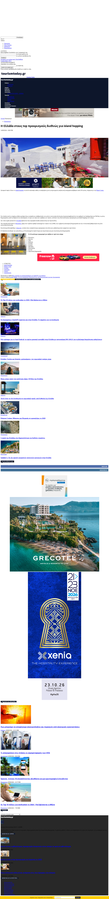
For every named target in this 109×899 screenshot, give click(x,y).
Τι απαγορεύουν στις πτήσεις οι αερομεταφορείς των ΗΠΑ (25, 753)
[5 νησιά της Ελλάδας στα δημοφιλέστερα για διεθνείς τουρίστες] (10, 433)
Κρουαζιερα (10, 96)
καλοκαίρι (7, 269)
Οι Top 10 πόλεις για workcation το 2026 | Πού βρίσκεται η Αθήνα (24, 300)
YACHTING (11, 98)
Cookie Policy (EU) (6, 61)
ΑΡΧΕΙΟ (3, 814)
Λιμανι (9, 99)
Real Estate (4, 454)
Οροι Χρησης (7, 45)
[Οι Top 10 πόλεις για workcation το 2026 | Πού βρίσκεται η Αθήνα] (10, 295)
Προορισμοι (7, 90)
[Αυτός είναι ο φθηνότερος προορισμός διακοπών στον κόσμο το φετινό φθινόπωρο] (5, 843)
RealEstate (7, 89)
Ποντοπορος (10, 101)
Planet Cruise (7, 266)
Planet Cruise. (100, 190)
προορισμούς (7, 272)
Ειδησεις (7, 83)
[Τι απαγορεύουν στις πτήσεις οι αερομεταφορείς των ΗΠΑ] (16, 749)
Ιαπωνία (19, 228)
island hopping (20, 190)
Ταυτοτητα (7, 43)
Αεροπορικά (7, 107)
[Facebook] (3, 133)
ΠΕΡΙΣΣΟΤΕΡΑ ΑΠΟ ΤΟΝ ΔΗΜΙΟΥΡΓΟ (28, 279)
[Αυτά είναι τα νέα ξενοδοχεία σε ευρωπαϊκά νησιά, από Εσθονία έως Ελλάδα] (10, 393)
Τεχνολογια (7, 102)
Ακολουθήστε (103, 470)
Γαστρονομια (8, 104)
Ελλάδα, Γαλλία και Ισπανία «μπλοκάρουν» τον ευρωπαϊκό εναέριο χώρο (26, 359)
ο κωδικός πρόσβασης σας (23, 56)
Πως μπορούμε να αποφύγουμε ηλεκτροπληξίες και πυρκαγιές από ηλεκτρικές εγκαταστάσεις (40, 727)
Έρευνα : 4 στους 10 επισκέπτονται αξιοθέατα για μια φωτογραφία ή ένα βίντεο (34, 779)
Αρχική (3, 118)
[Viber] (35, 133)
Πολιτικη (9, 86)
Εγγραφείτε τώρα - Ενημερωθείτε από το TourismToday (41, 897)
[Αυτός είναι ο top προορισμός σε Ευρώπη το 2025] (5, 856)
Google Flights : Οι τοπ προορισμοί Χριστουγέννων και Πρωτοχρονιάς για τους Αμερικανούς (34, 277)
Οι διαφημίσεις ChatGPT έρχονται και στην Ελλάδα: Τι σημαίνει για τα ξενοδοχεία (30, 320)
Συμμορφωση (8, 48)
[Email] (29, 133)
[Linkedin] (22, 133)
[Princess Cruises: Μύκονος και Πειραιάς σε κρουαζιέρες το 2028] (10, 413)
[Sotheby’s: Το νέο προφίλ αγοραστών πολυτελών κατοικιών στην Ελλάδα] (10, 453)
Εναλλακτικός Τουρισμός (10, 106)
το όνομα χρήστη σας (22, 54)
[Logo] (7, 81)
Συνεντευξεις (7, 92)
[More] (41, 133)
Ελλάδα (19, 220)
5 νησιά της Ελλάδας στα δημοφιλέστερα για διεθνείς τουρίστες (23, 438)
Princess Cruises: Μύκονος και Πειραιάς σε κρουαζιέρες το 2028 (23, 418)
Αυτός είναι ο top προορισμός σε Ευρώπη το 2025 (21, 859)
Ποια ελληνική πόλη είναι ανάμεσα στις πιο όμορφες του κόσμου (28, 873)
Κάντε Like (104, 466)
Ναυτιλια (7, 95)
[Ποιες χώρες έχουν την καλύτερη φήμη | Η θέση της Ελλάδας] (10, 374)
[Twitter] (10, 133)
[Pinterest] (16, 133)
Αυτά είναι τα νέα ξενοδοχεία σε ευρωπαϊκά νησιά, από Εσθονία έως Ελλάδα (27, 398)
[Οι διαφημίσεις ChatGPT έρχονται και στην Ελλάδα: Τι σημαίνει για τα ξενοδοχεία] (10, 315)
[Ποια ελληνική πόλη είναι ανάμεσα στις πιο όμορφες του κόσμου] (5, 869)
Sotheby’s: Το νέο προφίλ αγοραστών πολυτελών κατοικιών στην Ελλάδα (26, 458)
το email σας (19, 65)
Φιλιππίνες (18, 223)
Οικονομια (10, 84)
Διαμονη (7, 87)
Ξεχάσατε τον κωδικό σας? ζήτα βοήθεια (12, 59)
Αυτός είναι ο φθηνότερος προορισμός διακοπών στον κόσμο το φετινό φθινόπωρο (36, 846)
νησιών (6, 271)
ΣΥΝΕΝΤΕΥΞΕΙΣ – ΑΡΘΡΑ (15, 93)
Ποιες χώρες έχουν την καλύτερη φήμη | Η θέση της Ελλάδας (22, 379)
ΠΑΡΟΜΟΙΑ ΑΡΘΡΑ (8, 279)
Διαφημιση (7, 46)
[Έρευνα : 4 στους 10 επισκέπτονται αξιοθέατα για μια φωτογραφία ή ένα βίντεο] (16, 775)
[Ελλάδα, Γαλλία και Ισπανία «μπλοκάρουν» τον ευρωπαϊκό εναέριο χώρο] (10, 354)
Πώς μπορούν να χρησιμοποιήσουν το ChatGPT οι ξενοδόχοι (28, 275)
